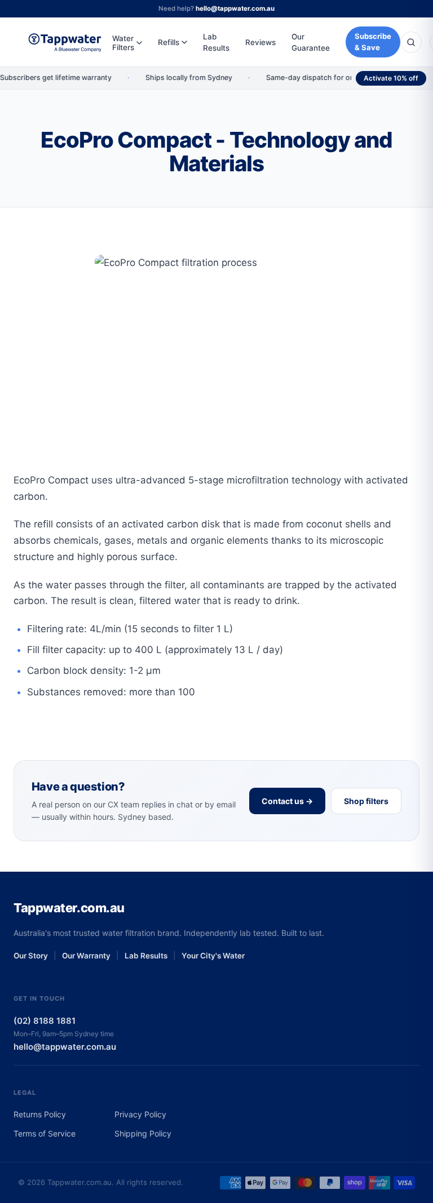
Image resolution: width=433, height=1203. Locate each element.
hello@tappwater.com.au (235, 8)
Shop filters (366, 801)
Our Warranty (86, 955)
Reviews (260, 42)
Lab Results (216, 42)
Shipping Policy (142, 1133)
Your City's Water (213, 955)
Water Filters (123, 43)
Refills (168, 42)
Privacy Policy (140, 1114)
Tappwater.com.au (69, 907)
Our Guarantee (310, 42)
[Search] (411, 42)
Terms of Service (45, 1133)
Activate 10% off (391, 78)
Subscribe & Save (373, 42)
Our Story (31, 955)
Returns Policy (40, 1114)
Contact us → (287, 801)
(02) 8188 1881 (45, 1020)
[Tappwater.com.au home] (65, 42)
